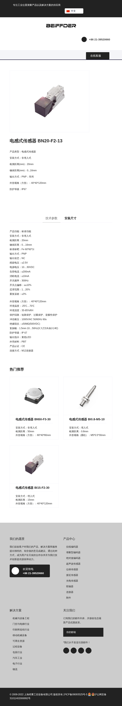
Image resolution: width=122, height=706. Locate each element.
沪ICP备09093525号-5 (75, 694)
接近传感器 (72, 575)
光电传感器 (72, 580)
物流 (15, 669)
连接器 (69, 592)
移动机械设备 (20, 635)
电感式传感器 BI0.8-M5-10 (87, 419)
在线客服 (95, 55)
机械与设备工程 (21, 618)
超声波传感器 (73, 563)
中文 (73, 11)
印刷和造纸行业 (21, 629)
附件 (68, 597)
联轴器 (69, 586)
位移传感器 (72, 569)
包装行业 (17, 652)
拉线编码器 (72, 546)
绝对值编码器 (73, 558)
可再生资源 (19, 641)
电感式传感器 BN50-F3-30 (33, 419)
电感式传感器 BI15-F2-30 (32, 487)
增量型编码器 (73, 552)
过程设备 (17, 646)
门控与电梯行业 (21, 624)
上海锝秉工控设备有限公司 (38, 694)
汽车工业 (17, 658)
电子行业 (17, 663)
